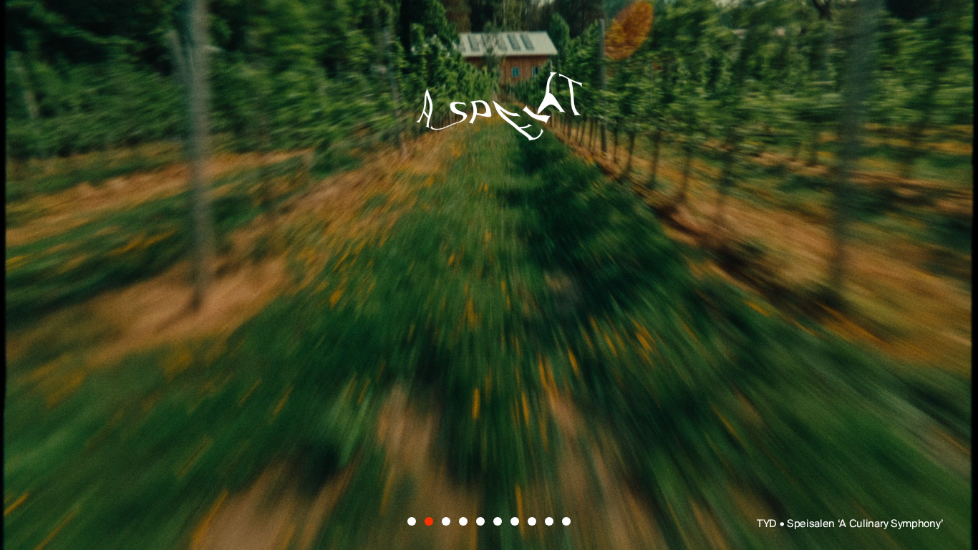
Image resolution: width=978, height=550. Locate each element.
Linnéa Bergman (575, 304)
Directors (346, 464)
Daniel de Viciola (371, 203)
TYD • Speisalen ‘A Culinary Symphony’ (850, 524)
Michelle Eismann (686, 254)
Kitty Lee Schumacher (298, 254)
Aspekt (489, 97)
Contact (621, 464)
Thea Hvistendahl (474, 354)
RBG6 (815, 304)
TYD (145, 203)
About (487, 464)
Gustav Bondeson (234, 304)
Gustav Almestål (699, 203)
